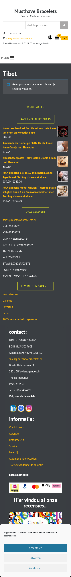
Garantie (7, 300)
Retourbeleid (16, 440)
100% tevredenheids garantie (20, 319)
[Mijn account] (50, 37)
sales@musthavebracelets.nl (19, 38)
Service (7, 313)
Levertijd (8, 307)
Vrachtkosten (10, 294)
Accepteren (35, 548)
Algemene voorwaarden (23, 458)
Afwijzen (35, 558)
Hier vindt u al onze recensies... (35, 502)
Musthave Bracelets (35, 11)
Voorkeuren (35, 568)
